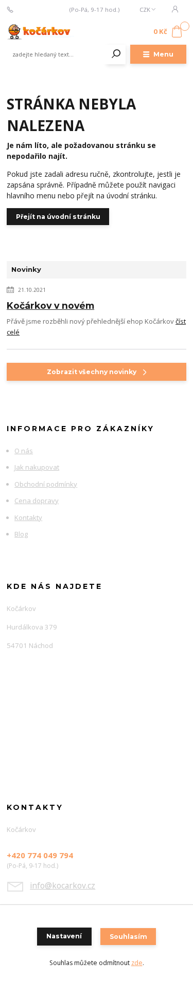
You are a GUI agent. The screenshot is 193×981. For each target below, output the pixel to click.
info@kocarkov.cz (62, 885)
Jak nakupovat (36, 467)
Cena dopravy (36, 500)
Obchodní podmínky (45, 484)
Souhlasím (128, 936)
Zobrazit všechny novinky (91, 372)
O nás (23, 450)
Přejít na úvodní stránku (58, 216)
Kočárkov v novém (50, 305)
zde (137, 962)
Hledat (116, 54)
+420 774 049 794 (41, 10)
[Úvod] (40, 32)
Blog (21, 534)
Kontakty (28, 517)
